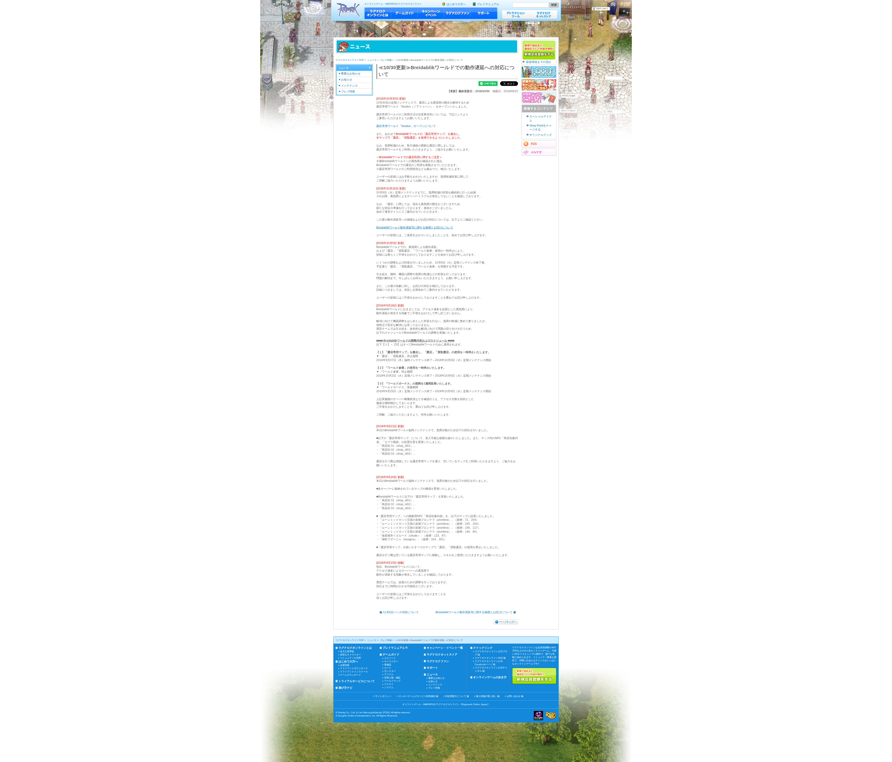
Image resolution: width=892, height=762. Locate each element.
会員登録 (344, 665)
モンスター (390, 671)
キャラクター (391, 661)
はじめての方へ (456, 4)
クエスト (389, 684)
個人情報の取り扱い (486, 696)
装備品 (387, 664)
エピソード (390, 658)
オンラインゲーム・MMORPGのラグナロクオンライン (393, 4)
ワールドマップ (392, 681)
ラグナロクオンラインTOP (350, 60)
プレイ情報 (386, 60)
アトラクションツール (516, 14)
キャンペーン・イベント (431, 13)
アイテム (389, 674)
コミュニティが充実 (350, 658)
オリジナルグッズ (540, 135)
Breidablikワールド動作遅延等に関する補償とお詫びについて (474, 612)
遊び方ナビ (345, 687)
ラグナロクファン (457, 13)
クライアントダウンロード (354, 668)
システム (389, 687)
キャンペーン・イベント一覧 (445, 647)
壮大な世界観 (347, 651)
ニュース (372, 60)
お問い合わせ (514, 696)
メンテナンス (349, 85)
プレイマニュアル (488, 4)
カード (387, 668)
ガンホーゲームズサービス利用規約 (417, 696)
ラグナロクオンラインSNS (489, 658)
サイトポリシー (383, 696)
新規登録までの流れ (538, 62)
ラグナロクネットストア (544, 14)
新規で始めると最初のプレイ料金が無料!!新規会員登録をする (534, 676)
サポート (484, 13)
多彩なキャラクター (350, 654)
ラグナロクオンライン (348, 10)
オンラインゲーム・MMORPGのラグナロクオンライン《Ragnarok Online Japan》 (446, 704)
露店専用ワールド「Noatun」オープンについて (406, 126)
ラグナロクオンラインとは (377, 13)
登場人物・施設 (392, 677)
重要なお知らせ (351, 73)
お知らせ (346, 79)
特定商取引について (455, 696)
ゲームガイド (404, 13)
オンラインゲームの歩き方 (490, 677)
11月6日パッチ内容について (401, 612)
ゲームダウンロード (350, 675)
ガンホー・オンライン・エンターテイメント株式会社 (538, 715)
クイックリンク (483, 647)
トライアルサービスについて (356, 681)
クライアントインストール (354, 671)
